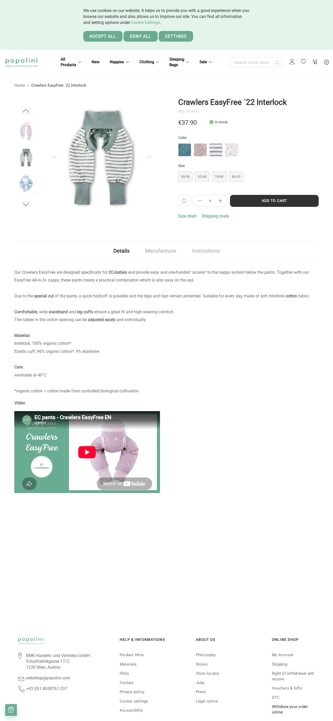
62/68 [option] (202, 176)
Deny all (140, 36)
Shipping (279, 664)
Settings (176, 36)
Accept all (102, 36)
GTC (276, 697)
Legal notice (207, 701)
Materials (128, 664)
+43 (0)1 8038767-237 (46, 688)
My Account (282, 655)
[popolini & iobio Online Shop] (21, 62)
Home (19, 85)
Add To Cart (274, 201)
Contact (127, 682)
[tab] (121, 250)
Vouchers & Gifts (287, 688)
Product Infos (132, 655)
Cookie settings (134, 701)
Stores (202, 664)
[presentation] (54, 157)
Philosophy (206, 655)
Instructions (206, 251)
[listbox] (248, 151)
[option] (26, 157)
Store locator (208, 673)
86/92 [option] (236, 176)
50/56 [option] (185, 176)
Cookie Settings (145, 22)
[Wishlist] (303, 62)
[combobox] (256, 62)
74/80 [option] (219, 176)
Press (201, 692)
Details (121, 251)
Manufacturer (161, 251)
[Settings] (326, 62)
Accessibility (131, 710)
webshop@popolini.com (48, 677)
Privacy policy (132, 692)
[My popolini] (292, 62)
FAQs (124, 673)
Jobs (200, 682)
